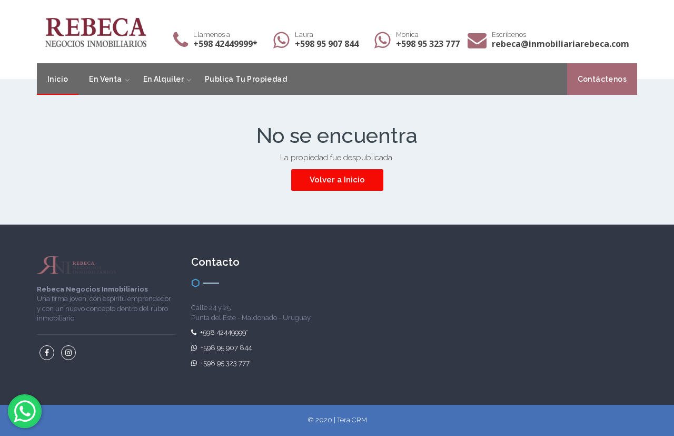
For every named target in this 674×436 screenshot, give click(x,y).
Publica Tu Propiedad (246, 79)
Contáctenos (602, 79)
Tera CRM (352, 420)
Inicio (57, 79)
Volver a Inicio (337, 180)
